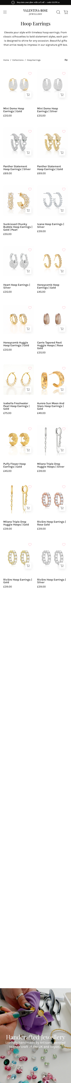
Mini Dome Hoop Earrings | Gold (13, 110)
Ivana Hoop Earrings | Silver (50, 225)
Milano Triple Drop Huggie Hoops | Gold (16, 523)
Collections (18, 60)
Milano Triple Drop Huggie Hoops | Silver (50, 465)
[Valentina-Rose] (35, 12)
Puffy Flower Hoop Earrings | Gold (14, 465)
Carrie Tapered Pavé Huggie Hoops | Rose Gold (50, 345)
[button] (58, 12)
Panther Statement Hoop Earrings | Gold (50, 168)
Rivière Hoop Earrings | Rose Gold (51, 523)
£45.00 (41, 292)
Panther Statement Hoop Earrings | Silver (17, 168)
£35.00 (7, 115)
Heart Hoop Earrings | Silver (16, 286)
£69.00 (7, 173)
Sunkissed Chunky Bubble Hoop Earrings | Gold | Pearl (17, 227)
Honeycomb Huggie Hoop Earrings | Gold (16, 344)
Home (6, 60)
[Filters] (66, 60)
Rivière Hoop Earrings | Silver (51, 581)
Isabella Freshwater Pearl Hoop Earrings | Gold (16, 406)
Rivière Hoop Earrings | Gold (17, 581)
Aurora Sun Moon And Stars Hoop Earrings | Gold (50, 406)
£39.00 (41, 231)
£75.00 (7, 413)
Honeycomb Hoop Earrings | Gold (48, 286)
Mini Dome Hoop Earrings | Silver (47, 110)
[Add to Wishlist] (30, 73)
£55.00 (7, 234)
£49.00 (41, 413)
